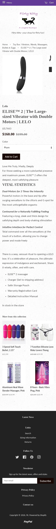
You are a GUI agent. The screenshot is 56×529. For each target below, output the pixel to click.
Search (28, 433)
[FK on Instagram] (39, 458)
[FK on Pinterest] (31, 458)
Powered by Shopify (37, 515)
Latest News (28, 417)
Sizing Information (28, 438)
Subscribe (45, 481)
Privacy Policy (28, 496)
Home (5, 44)
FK (27, 515)
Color (5, 141)
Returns (28, 442)
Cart (51, 2)
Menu (9, 3)
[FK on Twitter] (17, 458)
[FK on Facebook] (24, 458)
